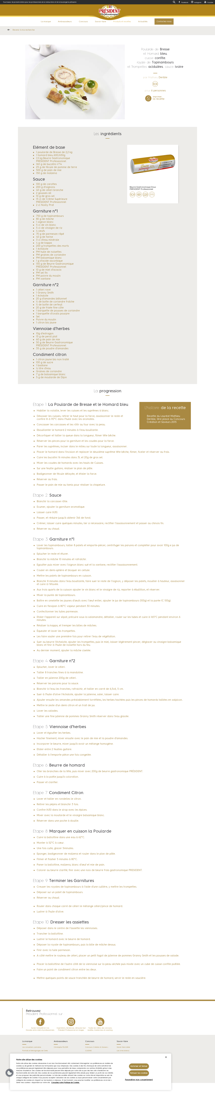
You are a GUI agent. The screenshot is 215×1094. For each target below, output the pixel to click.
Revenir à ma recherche (24, 30)
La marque (46, 22)
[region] (90, 1072)
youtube (100, 1022)
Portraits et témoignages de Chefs (35, 1051)
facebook (40, 1022)
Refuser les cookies (139, 1073)
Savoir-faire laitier (123, 1047)
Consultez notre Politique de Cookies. (65, 1082)
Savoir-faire (100, 22)
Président (109, 11)
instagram (71, 1022)
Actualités (142, 22)
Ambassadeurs (65, 22)
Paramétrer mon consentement (139, 1080)
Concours (83, 22)
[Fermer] (166, 1057)
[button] (10, 1073)
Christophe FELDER (61, 1047)
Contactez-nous (164, 22)
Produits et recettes (122, 22)
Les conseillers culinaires (31, 1047)
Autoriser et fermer (138, 1066)
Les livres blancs (123, 1051)
